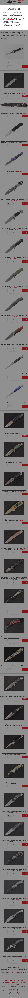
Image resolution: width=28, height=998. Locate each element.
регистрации (10, 19)
